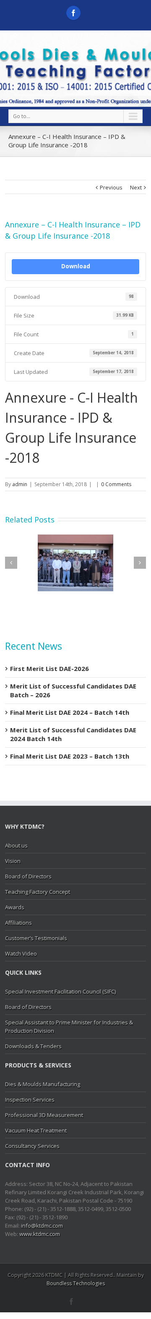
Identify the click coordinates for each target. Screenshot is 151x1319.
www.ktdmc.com (39, 1234)
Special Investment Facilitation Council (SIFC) (60, 991)
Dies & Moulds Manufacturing (42, 1084)
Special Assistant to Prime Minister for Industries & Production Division (69, 1026)
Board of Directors (28, 876)
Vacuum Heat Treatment (36, 1130)
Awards (14, 907)
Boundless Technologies (76, 1283)
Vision (13, 861)
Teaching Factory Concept (37, 891)
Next (136, 187)
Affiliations (18, 922)
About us (16, 845)
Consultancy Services (32, 1146)
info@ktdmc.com (42, 1225)
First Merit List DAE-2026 (49, 668)
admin (19, 484)
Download (75, 266)
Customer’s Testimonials (36, 938)
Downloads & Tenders (33, 1046)
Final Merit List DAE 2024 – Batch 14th (69, 712)
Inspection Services (30, 1099)
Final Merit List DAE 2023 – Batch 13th (69, 756)
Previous (111, 187)
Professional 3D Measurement (44, 1115)
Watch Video (21, 953)
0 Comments (116, 484)
